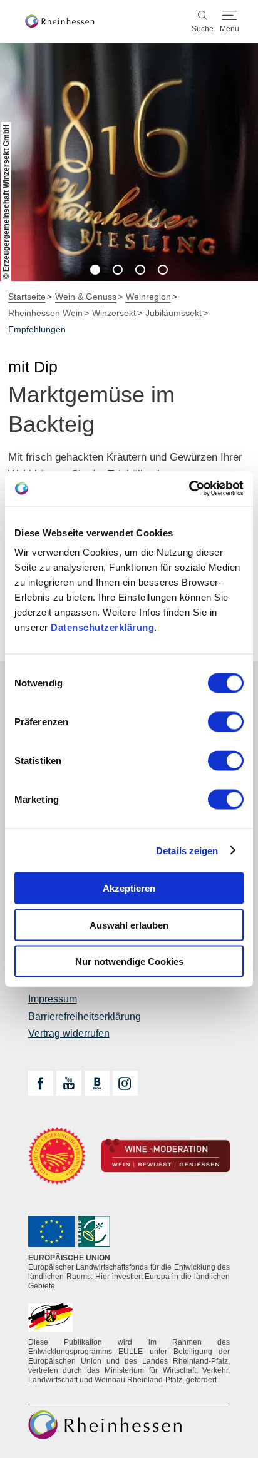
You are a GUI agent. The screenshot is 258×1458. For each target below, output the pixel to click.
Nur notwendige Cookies (129, 961)
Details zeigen (187, 850)
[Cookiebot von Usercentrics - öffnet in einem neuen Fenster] (189, 489)
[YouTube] (68, 1083)
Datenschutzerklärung (102, 627)
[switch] (226, 722)
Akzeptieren (129, 888)
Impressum (52, 999)
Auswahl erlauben (129, 924)
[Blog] (97, 1083)
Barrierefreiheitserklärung (84, 1016)
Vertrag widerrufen (69, 1033)
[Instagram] (125, 1083)
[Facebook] (40, 1083)
